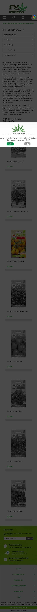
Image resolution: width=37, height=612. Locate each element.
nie (27, 144)
